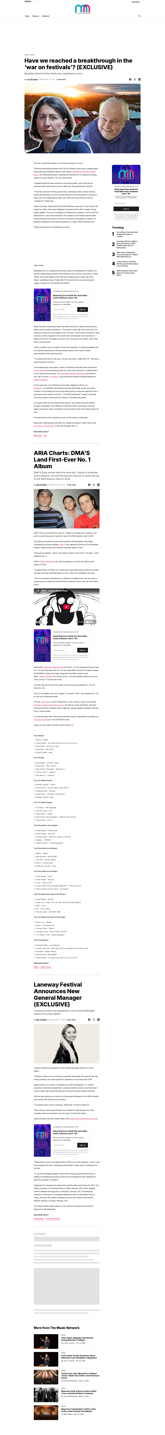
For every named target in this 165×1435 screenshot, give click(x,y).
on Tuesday (53, 377)
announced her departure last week (84, 1119)
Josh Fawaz (46, 702)
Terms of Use (83, 314)
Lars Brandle (32, 79)
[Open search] (139, 16)
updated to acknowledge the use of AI (49, 705)
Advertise (45, 16)
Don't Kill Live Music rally (44, 426)
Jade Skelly (39, 1219)
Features (35, 16)
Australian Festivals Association (72, 374)
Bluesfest (38, 435)
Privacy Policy (61, 316)
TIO (45, 435)
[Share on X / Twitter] (135, 79)
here (72, 725)
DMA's (36, 967)
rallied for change (41, 380)
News (27, 16)
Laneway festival (52, 1219)
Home (26, 55)
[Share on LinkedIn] (139, 79)
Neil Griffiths (41, 485)
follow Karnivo (45, 562)
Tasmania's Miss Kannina (53, 667)
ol (52, 562)
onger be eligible (43, 720)
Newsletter (136, 2)
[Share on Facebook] (130, 79)
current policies (40, 370)
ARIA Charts (46, 967)
